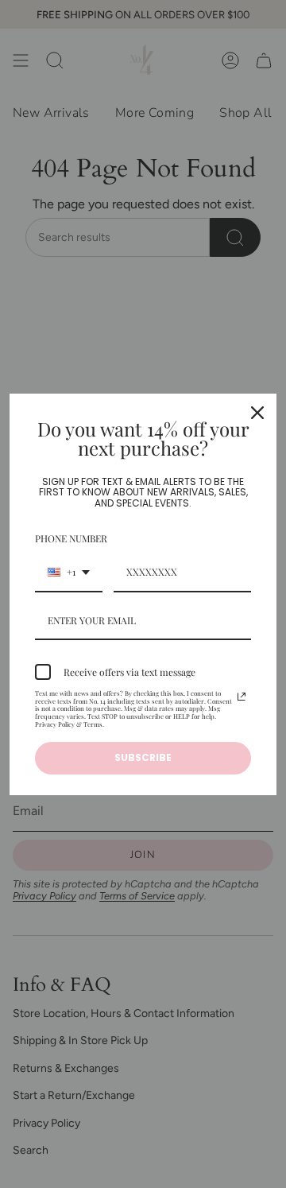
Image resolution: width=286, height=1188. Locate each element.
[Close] (257, 413)
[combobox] (68, 572)
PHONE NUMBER (71, 538)
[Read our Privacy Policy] (241, 696)
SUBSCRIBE (143, 757)
